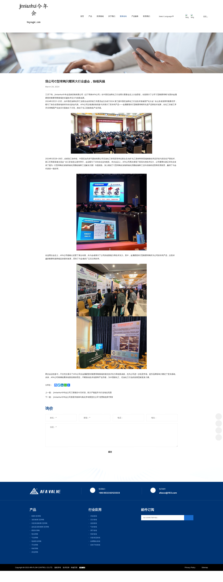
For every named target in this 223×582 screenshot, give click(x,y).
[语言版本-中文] (187, 16)
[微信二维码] (218, 423)
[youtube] (142, 525)
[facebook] (157, 525)
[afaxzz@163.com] (218, 437)
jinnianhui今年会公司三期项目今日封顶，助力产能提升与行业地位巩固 (82, 392)
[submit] (188, 517)
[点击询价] (218, 416)
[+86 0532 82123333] (218, 430)
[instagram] (152, 525)
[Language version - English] (181, 16)
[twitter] (147, 525)
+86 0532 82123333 (109, 493)
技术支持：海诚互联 (70, 567)
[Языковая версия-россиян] (192, 16)
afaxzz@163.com (168, 493)
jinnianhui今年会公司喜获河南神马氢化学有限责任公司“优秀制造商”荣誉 (83, 397)
